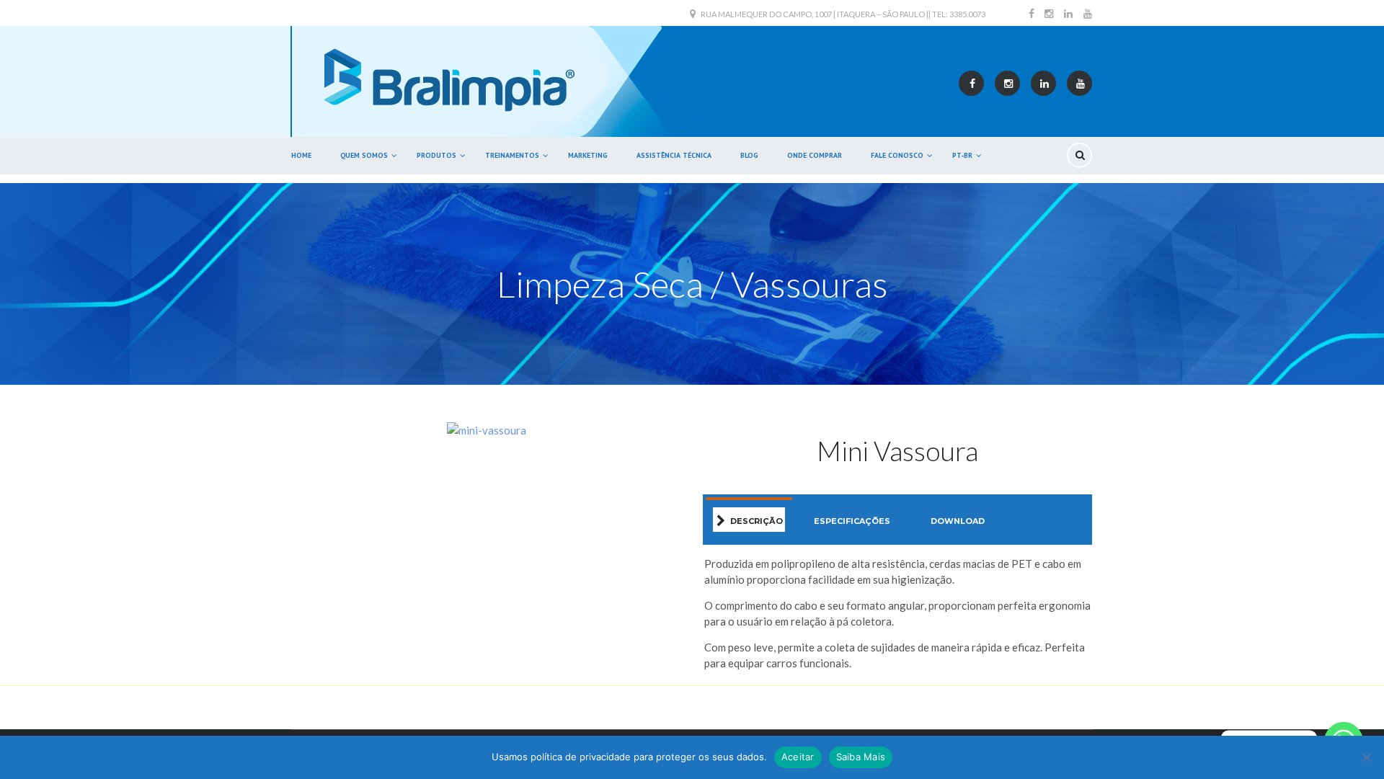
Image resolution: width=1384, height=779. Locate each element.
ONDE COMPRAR (814, 155)
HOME (301, 155)
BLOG (749, 155)
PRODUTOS (436, 155)
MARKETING (588, 155)
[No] (1366, 757)
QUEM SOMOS (364, 155)
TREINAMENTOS (512, 155)
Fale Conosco (897, 155)
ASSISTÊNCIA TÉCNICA (673, 155)
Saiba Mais (861, 756)
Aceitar (798, 756)
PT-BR (962, 155)
